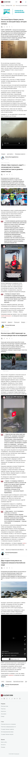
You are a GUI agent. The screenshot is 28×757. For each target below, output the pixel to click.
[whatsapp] (4, 27)
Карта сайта (4, 742)
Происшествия (4, 706)
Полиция (16, 322)
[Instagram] (2, 27)
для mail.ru (10, 154)
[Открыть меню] (26, 2)
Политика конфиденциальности (8, 726)
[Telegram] (7, 27)
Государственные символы (7, 729)
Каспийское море (18, 681)
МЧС (2, 681)
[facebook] (9, 698)
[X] (12, 27)
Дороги (10, 322)
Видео (3, 154)
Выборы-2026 (9, 5)
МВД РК (3, 322)
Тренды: (3, 5)
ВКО (2, 549)
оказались (11, 675)
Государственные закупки (7, 734)
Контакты (3, 744)
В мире (2, 716)
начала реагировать (6, 316)
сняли (23, 543)
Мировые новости (20, 154)
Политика (3, 708)
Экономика (3, 713)
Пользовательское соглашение (8, 724)
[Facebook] (9, 27)
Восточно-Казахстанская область (15, 549)
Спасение (8, 681)
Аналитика (3, 711)
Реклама (3, 747)
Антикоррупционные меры (7, 731)
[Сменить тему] (21, 2)
